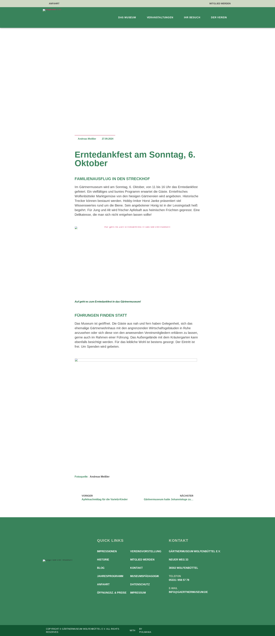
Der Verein (219, 17)
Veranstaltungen (160, 17)
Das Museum (127, 17)
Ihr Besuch (192, 17)
